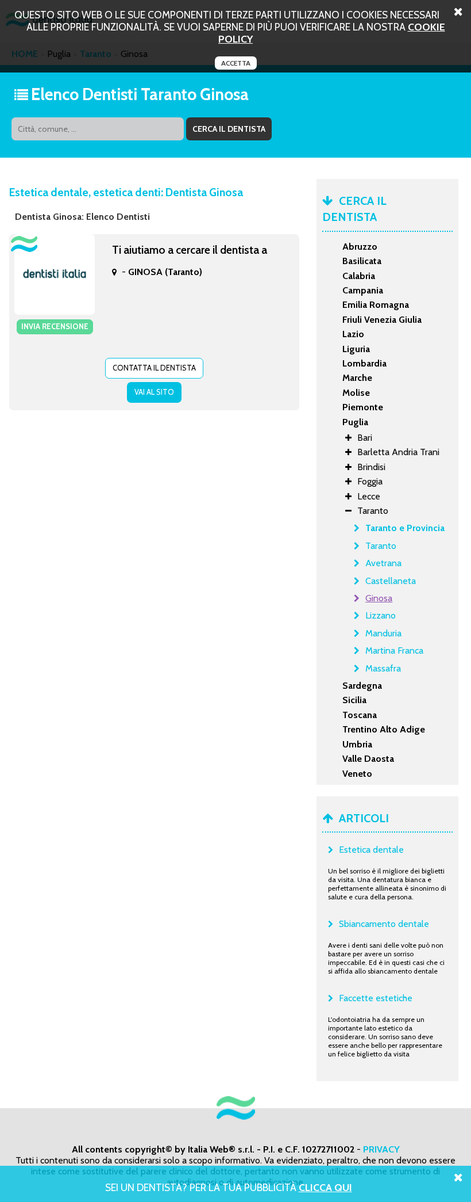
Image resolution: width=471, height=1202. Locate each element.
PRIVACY (381, 1149)
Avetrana (383, 563)
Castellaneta (390, 580)
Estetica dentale (371, 849)
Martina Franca (394, 650)
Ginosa (378, 598)
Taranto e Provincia (405, 527)
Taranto (380, 545)
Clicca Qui (325, 1187)
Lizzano (380, 615)
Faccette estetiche (375, 998)
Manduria (383, 633)
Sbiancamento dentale (384, 923)
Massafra (383, 668)
